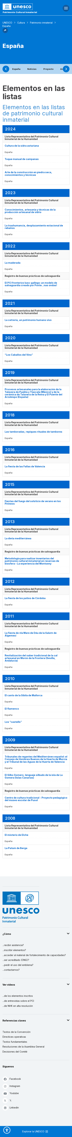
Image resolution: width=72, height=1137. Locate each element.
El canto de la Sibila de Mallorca (23, 695)
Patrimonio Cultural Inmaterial (20, 12)
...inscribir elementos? (14, 950)
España (16, 69)
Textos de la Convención (16, 1031)
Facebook (15, 1078)
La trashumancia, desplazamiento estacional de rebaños (34, 226)
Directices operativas (14, 1036)
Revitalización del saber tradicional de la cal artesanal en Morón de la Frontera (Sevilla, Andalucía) (31, 658)
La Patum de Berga (16, 848)
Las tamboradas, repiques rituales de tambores (33, 431)
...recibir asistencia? (13, 945)
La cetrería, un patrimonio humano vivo (28, 320)
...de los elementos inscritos (18, 995)
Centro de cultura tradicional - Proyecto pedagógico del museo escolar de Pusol (36, 799)
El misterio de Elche (16, 834)
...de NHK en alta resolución (18, 1005)
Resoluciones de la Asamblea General (23, 1046)
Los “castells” (13, 721)
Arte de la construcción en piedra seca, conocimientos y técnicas (28, 173)
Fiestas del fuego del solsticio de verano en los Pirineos (33, 502)
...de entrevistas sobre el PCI (18, 1000)
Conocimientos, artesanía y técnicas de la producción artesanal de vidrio (30, 211)
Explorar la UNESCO (33, 1131)
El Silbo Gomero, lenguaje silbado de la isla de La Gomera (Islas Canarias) (34, 776)
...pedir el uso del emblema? (18, 965)
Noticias (32, 69)
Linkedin (14, 1107)
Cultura (21, 22)
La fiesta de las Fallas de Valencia (25, 466)
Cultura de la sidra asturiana (22, 145)
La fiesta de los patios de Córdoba (25, 598)
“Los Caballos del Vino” (19, 354)
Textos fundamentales (15, 1041)
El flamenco (12, 708)
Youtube (14, 1093)
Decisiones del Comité (15, 1051)
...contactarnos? (11, 969)
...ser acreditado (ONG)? (16, 960)
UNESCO (7, 22)
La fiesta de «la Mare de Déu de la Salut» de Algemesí (31, 634)
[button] (5, 32)
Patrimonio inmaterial (41, 22)
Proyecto (48, 69)
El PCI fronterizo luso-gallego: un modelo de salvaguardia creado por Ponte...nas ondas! (31, 284)
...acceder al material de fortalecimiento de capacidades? (34, 955)
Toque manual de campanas (22, 159)
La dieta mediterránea (18, 538)
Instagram (15, 1086)
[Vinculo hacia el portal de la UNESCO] (24, 7)
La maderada (12, 262)
